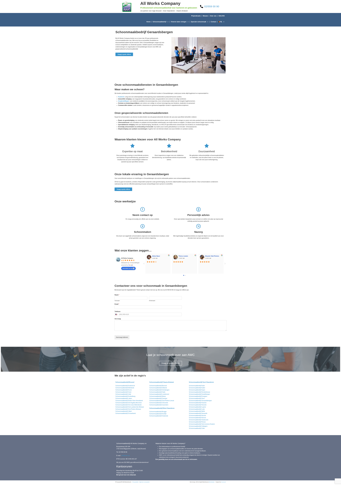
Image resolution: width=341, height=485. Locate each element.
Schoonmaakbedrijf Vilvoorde (158, 402)
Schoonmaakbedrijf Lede (197, 409)
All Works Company (160, 3)
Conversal (223, 482)
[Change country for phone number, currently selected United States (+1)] (117, 314)
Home (148, 22)
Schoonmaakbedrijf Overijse (158, 398)
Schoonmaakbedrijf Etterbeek (124, 388)
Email (117, 304)
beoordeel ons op (127, 268)
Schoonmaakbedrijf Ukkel (123, 411)
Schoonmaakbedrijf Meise (157, 396)
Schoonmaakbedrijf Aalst (197, 385)
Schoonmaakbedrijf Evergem (198, 396)
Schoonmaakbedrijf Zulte (197, 428)
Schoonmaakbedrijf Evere (123, 390)
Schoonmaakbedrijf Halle (157, 392)
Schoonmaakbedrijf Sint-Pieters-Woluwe (128, 409)
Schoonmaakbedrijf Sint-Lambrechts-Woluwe (129, 407)
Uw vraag (118, 319)
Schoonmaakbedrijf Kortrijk (157, 413)
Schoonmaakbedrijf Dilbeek (158, 388)
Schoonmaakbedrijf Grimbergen (159, 390)
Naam (117, 295)
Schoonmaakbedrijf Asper (197, 390)
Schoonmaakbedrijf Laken (123, 398)
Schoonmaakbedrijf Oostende (158, 416)
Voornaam (117, 300)
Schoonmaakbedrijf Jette (123, 394)
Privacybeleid (135, 482)
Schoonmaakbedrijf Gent (197, 398)
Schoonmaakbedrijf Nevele (197, 415)
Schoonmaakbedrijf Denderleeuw (199, 392)
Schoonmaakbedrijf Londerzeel (159, 394)
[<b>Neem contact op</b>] (142, 209)
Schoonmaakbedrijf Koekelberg (125, 396)
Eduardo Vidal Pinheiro (160, 256)
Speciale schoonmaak (198, 22)
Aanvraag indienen (122, 337)
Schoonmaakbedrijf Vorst (123, 392)
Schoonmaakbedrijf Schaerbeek (125, 413)
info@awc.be (125, 455)
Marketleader (212, 482)
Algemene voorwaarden (144, 482)
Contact (213, 22)
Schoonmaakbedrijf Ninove (197, 417)
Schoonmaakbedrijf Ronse (197, 422)
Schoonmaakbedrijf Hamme (197, 402)
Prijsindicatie (196, 16)
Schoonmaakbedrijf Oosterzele (198, 420)
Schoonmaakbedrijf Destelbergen (199, 394)
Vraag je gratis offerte (170, 363)
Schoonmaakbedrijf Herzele (197, 405)
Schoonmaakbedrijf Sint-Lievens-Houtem (202, 424)
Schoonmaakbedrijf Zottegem (198, 426)
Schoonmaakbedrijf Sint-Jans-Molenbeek (128, 405)
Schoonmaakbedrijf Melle (197, 411)
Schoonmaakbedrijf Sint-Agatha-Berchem (128, 402)
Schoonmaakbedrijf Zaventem (158, 405)
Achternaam (152, 300)
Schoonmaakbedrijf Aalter (197, 388)
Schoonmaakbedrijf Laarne (197, 407)
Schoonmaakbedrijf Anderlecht (125, 385)
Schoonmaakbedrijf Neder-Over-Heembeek (129, 400)
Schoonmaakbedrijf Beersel (158, 385)
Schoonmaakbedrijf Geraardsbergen (200, 400)
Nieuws (205, 16)
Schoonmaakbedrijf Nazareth (198, 413)
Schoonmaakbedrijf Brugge (158, 411)
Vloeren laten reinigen (178, 22)
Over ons (213, 16)
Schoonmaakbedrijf (159, 22)
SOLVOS (222, 16)
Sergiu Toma (210, 256)
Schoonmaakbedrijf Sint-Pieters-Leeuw (161, 400)
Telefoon (117, 311)
